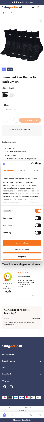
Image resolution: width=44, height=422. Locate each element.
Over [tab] (36, 170)
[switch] (38, 218)
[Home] (12, 7)
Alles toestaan (22, 243)
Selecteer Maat (11, 110)
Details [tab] (22, 170)
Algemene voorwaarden (14, 407)
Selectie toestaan (22, 250)
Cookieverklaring (22, 410)
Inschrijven (36, 319)
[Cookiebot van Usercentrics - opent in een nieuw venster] (31, 163)
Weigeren (22, 256)
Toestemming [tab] (8, 170)
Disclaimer (32, 407)
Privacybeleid (25, 407)
